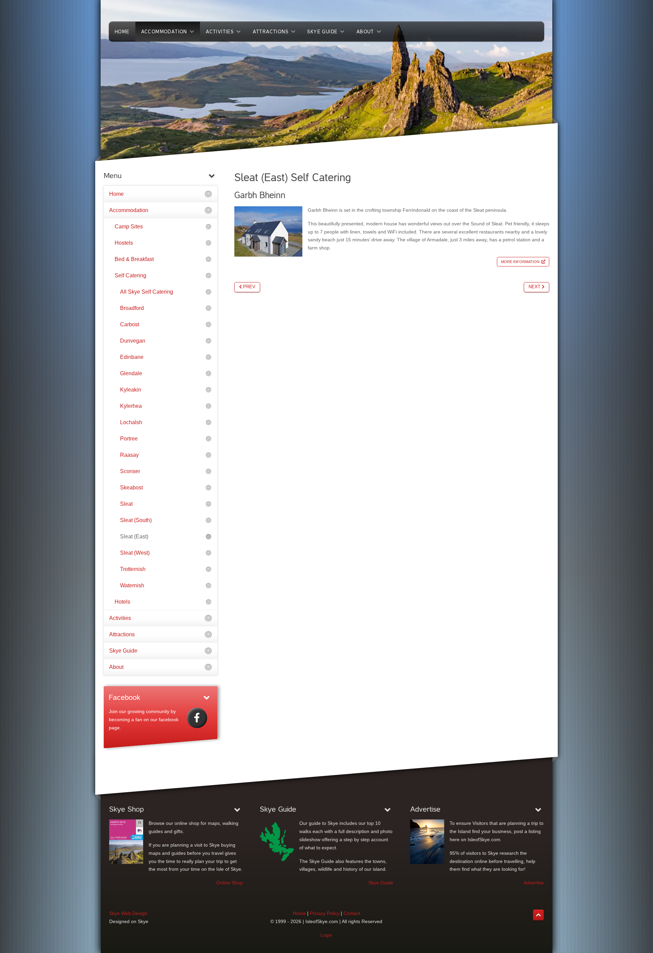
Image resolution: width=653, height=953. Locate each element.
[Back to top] (538, 914)
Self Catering (130, 275)
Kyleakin (130, 390)
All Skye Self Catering (146, 292)
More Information (520, 262)
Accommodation (128, 210)
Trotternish (133, 569)
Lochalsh (131, 422)
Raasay (129, 455)
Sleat (126, 504)
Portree (129, 438)
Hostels (124, 243)
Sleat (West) (135, 553)
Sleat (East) (134, 536)
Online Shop (229, 882)
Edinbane (132, 357)
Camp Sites (129, 226)
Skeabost (131, 487)
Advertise (534, 882)
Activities (120, 618)
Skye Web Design (128, 913)
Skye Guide (123, 651)
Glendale (131, 373)
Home (116, 194)
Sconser (130, 471)
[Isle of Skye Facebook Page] (197, 718)
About (116, 667)
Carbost (129, 324)
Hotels (122, 602)
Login (326, 935)
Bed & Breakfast (134, 259)
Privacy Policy (324, 913)
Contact (352, 913)
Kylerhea (131, 406)
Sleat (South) (136, 520)
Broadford (132, 308)
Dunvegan (132, 341)
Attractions (122, 634)
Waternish (132, 585)
